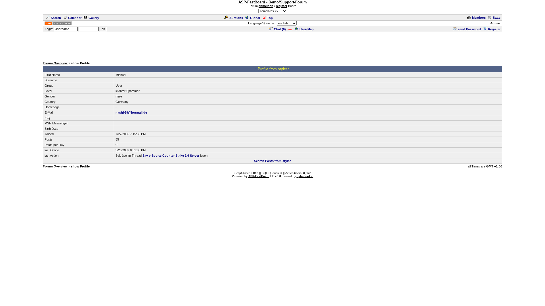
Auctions (236, 18)
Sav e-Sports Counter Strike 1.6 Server (170, 155)
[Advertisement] (272, 45)
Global (255, 18)
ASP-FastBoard (258, 176)
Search (56, 18)
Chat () (280, 29)
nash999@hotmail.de (131, 112)
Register (494, 29)
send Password (469, 29)
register (281, 6)
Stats (496, 17)
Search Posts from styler (272, 161)
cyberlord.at (305, 176)
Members (479, 17)
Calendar (74, 18)
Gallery (94, 18)
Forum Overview (55, 63)
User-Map (306, 29)
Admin (495, 23)
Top (270, 18)
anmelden (266, 6)
